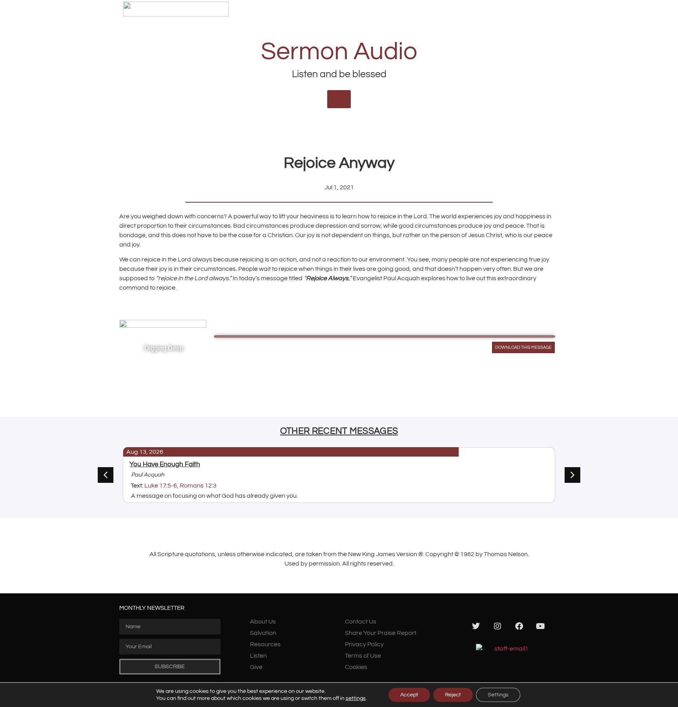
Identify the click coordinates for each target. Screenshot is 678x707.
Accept (409, 695)
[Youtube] (541, 626)
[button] (572, 475)
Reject (453, 695)
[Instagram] (497, 626)
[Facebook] (519, 626)
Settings (498, 695)
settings (356, 698)
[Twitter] (476, 626)
